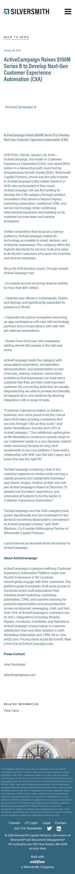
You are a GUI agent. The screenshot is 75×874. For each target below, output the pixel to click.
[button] (68, 11)
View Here (11, 710)
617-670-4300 (37, 848)
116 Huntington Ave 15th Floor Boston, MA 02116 (37, 844)
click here (5, 781)
